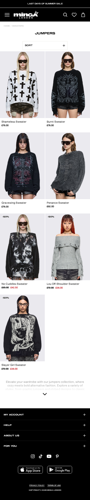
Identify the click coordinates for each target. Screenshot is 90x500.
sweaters (18, 26)
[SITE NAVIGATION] (7, 15)
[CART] (83, 15)
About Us (11, 436)
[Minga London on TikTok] (41, 456)
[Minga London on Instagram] (33, 456)
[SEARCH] (65, 15)
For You (10, 446)
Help (8, 425)
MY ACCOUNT (14, 415)
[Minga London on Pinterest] (57, 456)
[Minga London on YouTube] (49, 456)
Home (7, 26)
